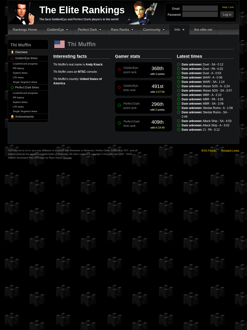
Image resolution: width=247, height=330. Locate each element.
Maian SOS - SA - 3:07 (217, 90)
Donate (67, 157)
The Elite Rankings (82, 10)
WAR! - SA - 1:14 (214, 82)
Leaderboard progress (25, 63)
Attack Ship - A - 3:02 (216, 125)
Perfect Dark (87, 29)
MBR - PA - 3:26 (213, 99)
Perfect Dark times (27, 87)
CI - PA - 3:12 (211, 129)
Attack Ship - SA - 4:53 (217, 121)
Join (231, 7)
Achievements (24, 116)
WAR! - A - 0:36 (212, 77)
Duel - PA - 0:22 (213, 69)
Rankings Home (25, 29)
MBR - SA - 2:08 (213, 103)
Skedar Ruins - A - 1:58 (218, 108)
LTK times (18, 77)
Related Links (230, 150)
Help (224, 7)
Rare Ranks (120, 29)
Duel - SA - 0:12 (213, 64)
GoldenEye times (26, 58)
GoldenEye (55, 29)
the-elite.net (203, 29)
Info (177, 29)
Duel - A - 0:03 (212, 73)
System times (20, 73)
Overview (21, 52)
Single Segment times (25, 82)
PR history (18, 68)
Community (151, 29)
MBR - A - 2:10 (212, 95)
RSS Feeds (208, 150)
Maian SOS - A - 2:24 (216, 86)
